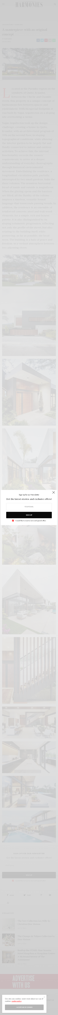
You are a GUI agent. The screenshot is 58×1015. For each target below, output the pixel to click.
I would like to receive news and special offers (30, 520)
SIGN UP (29, 515)
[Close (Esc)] (53, 494)
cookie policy (17, 1001)
